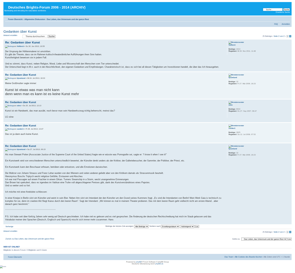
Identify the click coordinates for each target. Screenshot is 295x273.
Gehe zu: (236, 239)
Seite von (279, 36)
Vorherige (9, 226)
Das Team (228, 257)
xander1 (20, 129)
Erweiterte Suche (283, 12)
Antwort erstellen (10, 35)
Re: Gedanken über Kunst (22, 42)
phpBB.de (159, 264)
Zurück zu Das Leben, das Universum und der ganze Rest (29, 239)
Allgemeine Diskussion (34, 19)
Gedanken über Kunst (20, 31)
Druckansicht (282, 18)
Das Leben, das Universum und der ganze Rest (68, 19)
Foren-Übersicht (15, 19)
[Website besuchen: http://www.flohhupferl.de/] (230, 115)
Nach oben (289, 70)
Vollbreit (20, 46)
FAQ (276, 24)
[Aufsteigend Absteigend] (189, 226)
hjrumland (21, 78)
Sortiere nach (155, 226)
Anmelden (286, 24)
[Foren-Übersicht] (6, 4)
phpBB (139, 262)
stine (19, 106)
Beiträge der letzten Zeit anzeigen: (120, 226)
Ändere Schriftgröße (287, 18)
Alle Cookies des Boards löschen (248, 257)
